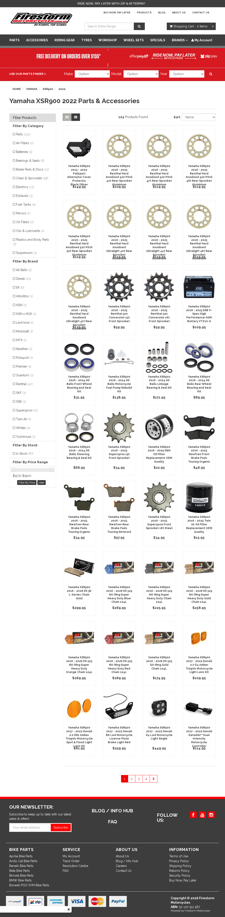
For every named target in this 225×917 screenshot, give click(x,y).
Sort (176, 117)
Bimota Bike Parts (21, 875)
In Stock (24, 453)
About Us (179, 12)
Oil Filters (25, 222)
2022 (61, 89)
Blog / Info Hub (127, 861)
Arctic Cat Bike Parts (23, 861)
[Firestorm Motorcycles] (41, 19)
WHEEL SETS (133, 40)
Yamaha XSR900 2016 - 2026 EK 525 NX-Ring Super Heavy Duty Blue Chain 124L (119, 594)
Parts (14, 40)
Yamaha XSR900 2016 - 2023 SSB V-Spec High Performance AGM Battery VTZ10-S (199, 314)
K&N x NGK (26, 314)
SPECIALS (157, 40)
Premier (23, 366)
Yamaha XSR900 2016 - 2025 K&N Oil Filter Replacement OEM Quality (159, 454)
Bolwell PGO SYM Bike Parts (29, 885)
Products (144, 12)
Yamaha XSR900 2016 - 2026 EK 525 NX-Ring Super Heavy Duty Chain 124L (159, 594)
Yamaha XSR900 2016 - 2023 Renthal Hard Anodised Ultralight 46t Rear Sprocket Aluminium (199, 247)
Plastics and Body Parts (31, 242)
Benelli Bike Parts (21, 866)
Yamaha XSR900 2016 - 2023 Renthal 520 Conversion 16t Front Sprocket (159, 314)
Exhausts (24, 195)
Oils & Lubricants (30, 231)
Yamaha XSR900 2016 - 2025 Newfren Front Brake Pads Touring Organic (199, 454)
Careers (121, 866)
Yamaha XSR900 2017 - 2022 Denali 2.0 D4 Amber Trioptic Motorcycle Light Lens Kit (199, 665)
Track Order (71, 861)
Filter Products (24, 118)
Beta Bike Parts (19, 870)
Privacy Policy (179, 861)
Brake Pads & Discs (32, 169)
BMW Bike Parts (20, 880)
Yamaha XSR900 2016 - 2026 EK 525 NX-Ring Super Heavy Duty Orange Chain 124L (79, 665)
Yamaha (31, 89)
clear (41, 482)
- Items (190, 26)
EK (20, 287)
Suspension (26, 253)
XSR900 (48, 89)
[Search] (139, 26)
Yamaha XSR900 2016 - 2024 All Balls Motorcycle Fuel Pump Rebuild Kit (119, 384)
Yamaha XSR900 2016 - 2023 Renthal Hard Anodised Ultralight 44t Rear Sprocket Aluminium (159, 247)
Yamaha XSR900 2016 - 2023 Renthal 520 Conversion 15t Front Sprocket (119, 314)
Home (17, 89)
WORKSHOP (107, 40)
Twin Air (23, 419)
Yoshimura (25, 436)
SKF (21, 393)
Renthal (24, 384)
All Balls (24, 270)
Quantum (24, 375)
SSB (21, 401)
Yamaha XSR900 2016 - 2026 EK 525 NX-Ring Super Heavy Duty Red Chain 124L (119, 665)
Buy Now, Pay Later (116, 12)
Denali (23, 278)
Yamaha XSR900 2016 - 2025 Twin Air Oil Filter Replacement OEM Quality (199, 524)
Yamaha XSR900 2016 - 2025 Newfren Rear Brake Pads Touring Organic (79, 524)
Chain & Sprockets (32, 178)
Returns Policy (179, 870)
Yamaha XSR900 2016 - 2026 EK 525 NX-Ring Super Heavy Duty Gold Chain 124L (199, 594)
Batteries (24, 152)
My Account (71, 856)
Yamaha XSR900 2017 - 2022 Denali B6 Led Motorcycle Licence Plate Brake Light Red (119, 735)
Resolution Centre (75, 866)
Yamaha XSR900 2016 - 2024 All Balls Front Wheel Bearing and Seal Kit (79, 384)
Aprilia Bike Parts (21, 856)
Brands (178, 40)
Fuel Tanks (26, 204)
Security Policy (179, 875)
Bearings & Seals (30, 160)
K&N (21, 305)
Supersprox (27, 410)
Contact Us (200, 12)
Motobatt (24, 331)
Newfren (24, 349)
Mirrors (23, 213)
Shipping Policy (180, 866)
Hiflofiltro (24, 296)
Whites (23, 428)
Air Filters (25, 143)
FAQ (66, 870)
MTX (21, 340)
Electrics (25, 187)
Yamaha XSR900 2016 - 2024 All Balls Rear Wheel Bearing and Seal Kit (199, 384)
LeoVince (24, 322)
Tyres (86, 40)
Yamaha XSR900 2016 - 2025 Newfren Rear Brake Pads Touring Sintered (119, 524)
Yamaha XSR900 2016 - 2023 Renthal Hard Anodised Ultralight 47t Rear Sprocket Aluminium (79, 317)
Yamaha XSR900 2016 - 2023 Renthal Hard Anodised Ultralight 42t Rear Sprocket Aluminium (119, 247)
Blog (161, 12)
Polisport (24, 357)
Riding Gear (64, 40)
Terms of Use (178, 856)
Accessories (37, 40)
